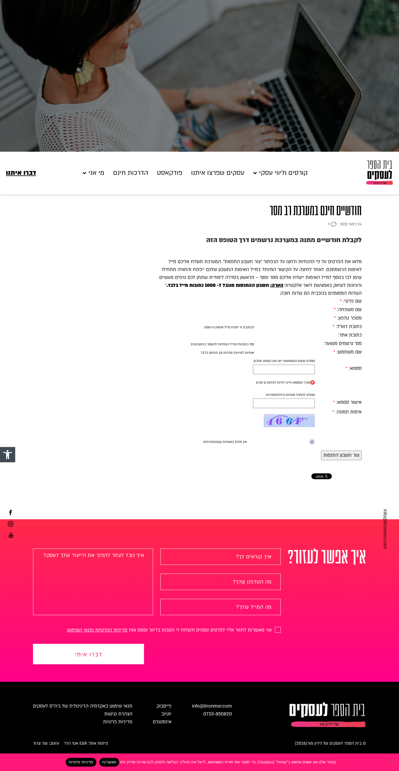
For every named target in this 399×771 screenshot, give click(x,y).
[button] (7, 454)
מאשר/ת (109, 762)
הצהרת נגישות (118, 714)
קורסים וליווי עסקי (283, 173)
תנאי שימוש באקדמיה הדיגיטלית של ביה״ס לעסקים (82, 706)
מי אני (96, 173)
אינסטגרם (162, 722)
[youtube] (11, 536)
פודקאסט (169, 173)
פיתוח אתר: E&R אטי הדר (86, 743)
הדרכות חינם (130, 173)
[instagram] (10, 525)
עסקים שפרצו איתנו (217, 173)
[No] (392, 762)
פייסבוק (164, 706)
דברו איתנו (21, 173)
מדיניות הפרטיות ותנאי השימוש (97, 630)
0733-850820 (217, 714)
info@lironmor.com (385, 529)
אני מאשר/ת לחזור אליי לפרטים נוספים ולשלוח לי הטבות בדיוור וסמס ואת (170, 630)
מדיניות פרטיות (117, 722)
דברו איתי (88, 654)
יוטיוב (166, 714)
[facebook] (10, 513)
